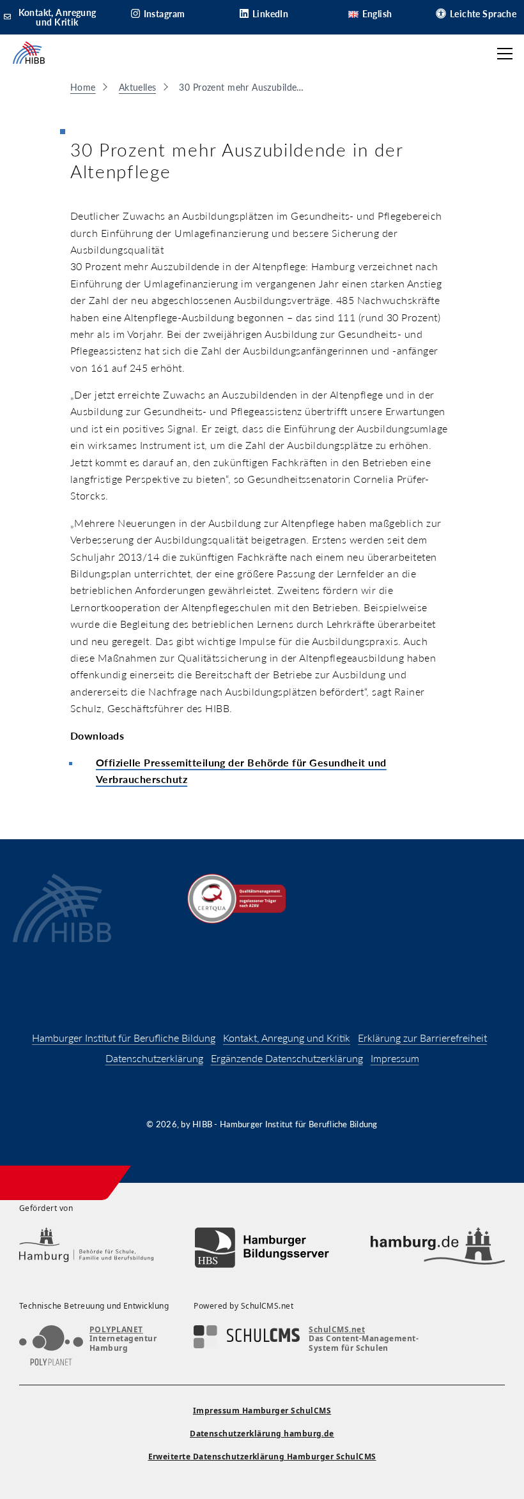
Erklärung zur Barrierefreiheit (422, 1037)
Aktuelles (138, 87)
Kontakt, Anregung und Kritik (286, 1037)
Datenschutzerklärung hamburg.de (262, 1433)
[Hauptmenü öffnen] (505, 53)
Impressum (395, 1058)
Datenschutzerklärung (154, 1058)
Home (83, 87)
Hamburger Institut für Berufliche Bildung (123, 1037)
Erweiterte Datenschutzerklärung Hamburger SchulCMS (262, 1456)
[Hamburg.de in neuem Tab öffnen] (438, 1248)
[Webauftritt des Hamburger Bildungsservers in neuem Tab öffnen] (262, 1248)
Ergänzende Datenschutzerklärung (287, 1058)
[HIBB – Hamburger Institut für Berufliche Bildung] (29, 53)
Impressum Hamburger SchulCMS (262, 1410)
